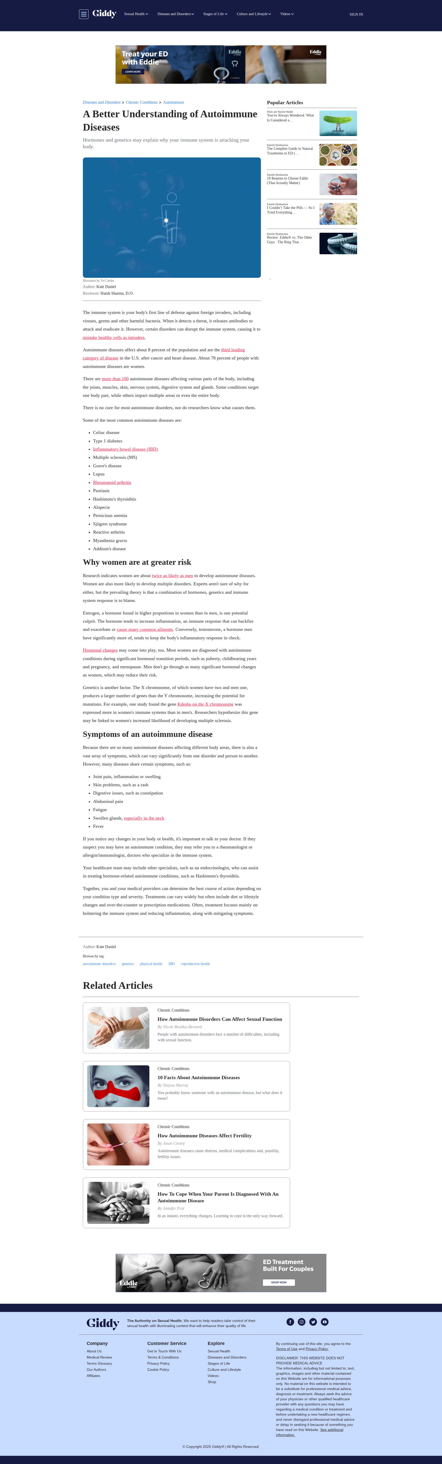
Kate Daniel (106, 287)
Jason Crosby (174, 1143)
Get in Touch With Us (164, 1351)
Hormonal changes (100, 650)
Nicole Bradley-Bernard (182, 1027)
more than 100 (115, 378)
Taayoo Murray (175, 1085)
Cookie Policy (158, 1369)
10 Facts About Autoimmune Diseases (199, 1077)
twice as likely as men (172, 575)
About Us (94, 1351)
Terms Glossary (99, 1363)
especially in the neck (144, 818)
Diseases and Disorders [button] (174, 14)
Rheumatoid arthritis (112, 482)
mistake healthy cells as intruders (114, 337)
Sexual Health (219, 1351)
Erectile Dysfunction (277, 145)
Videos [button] (285, 14)
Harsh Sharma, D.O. (117, 293)
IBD (172, 964)
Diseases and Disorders (101, 102)
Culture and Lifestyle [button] (252, 14)
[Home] (104, 14)
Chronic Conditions (142, 102)
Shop (212, 1382)
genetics (128, 964)
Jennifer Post (173, 1208)
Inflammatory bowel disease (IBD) (125, 449)
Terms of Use (286, 1349)
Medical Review (99, 1357)
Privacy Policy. (317, 1349)
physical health (151, 964)
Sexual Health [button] (134, 14)
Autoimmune (173, 102)
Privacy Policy (158, 1363)
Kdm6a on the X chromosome (206, 704)
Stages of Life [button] (213, 14)
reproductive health (195, 964)
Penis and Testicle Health (280, 111)
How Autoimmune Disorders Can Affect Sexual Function (220, 1019)
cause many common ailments (145, 629)
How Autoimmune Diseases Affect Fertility (205, 1135)
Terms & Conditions (163, 1357)
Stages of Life (219, 1363)
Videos (213, 1376)
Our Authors (96, 1369)
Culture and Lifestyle (224, 1369)
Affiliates (93, 1376)
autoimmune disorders (99, 964)
